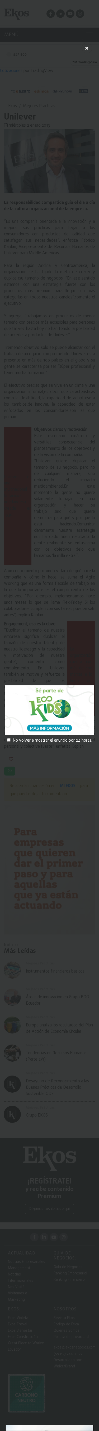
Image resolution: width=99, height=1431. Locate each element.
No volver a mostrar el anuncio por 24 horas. (52, 740)
